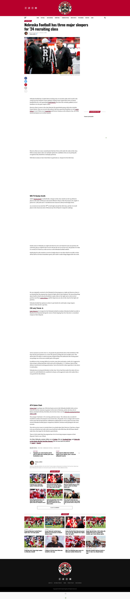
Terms (64, 583)
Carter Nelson (44, 298)
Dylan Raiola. (52, 102)
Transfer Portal (65, 17)
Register (87, 17)
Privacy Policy (71, 583)
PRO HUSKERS (80, 17)
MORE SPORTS (73, 17)
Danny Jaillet (33, 34)
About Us (50, 583)
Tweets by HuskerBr (88, 116)
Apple (33, 443)
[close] (65, 593)
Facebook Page (67, 439)
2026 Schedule (50, 17)
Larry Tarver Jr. (34, 311)
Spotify (39, 443)
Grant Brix (48, 111)
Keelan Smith (37, 199)
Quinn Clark (33, 408)
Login (92, 17)
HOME (38, 17)
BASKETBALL (57, 17)
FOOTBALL (43, 17)
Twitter (55, 439)
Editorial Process (58, 583)
